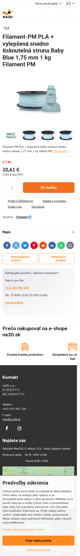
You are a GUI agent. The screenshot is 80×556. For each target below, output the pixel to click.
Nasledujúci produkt (58, 258)
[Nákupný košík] (62, 14)
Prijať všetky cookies (38, 540)
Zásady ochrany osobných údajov (23, 529)
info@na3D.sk (14, 302)
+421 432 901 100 (17, 288)
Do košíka (49, 187)
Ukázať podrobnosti (38, 550)
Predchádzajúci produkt (20, 258)
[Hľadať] (52, 14)
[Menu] (72, 14)
